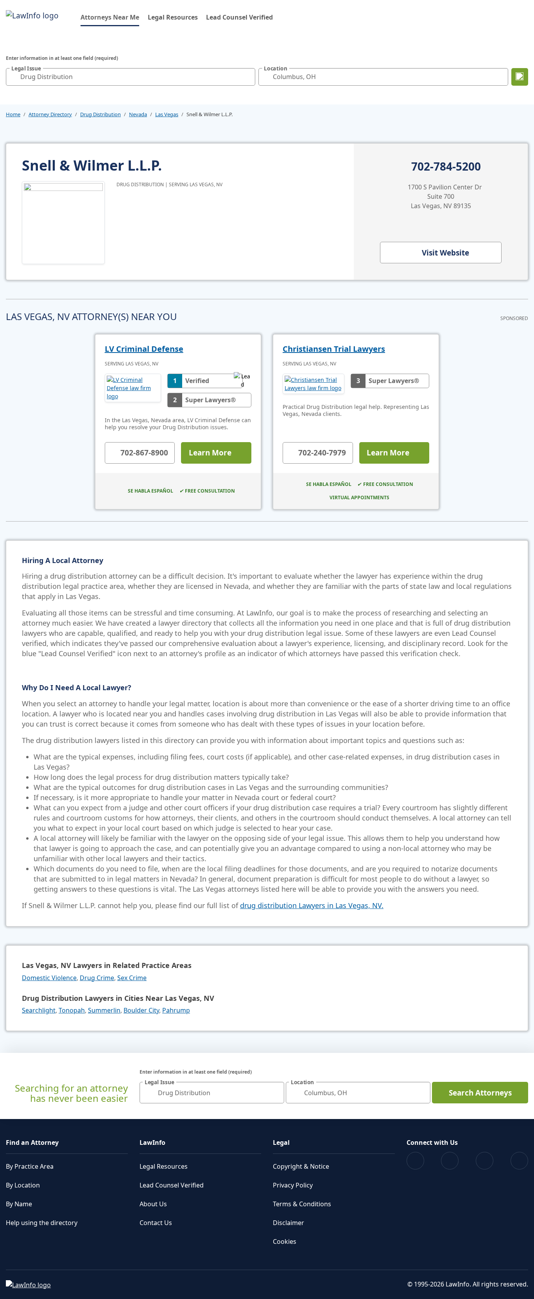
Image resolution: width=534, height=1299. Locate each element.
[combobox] (130, 77)
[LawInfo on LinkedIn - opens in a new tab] (519, 1160)
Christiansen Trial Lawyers (334, 349)
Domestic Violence (49, 977)
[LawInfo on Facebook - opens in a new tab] (415, 1160)
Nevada (138, 114)
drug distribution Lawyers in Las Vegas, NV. (311, 905)
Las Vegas (166, 114)
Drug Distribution (100, 114)
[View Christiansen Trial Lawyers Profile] (313, 384)
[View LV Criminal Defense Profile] (133, 390)
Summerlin (104, 1010)
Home (13, 114)
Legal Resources (173, 17)
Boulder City (141, 1010)
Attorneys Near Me (110, 17)
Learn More (210, 453)
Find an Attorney (32, 1142)
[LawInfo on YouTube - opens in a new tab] (484, 1160)
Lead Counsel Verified (239, 17)
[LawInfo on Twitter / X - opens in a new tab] (450, 1160)
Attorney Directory (50, 114)
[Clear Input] (247, 76)
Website (445, 253)
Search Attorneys (480, 1093)
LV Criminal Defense (144, 349)
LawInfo (152, 1142)
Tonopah (72, 1010)
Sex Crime (132, 977)
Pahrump (176, 1010)
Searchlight (39, 1010)
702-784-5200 (446, 166)
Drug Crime (97, 977)
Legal (281, 1142)
